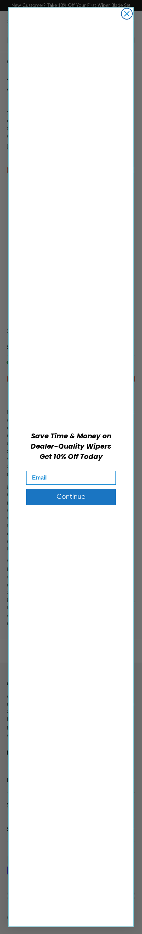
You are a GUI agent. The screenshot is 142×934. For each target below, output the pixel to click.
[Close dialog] (126, 13)
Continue (71, 496)
